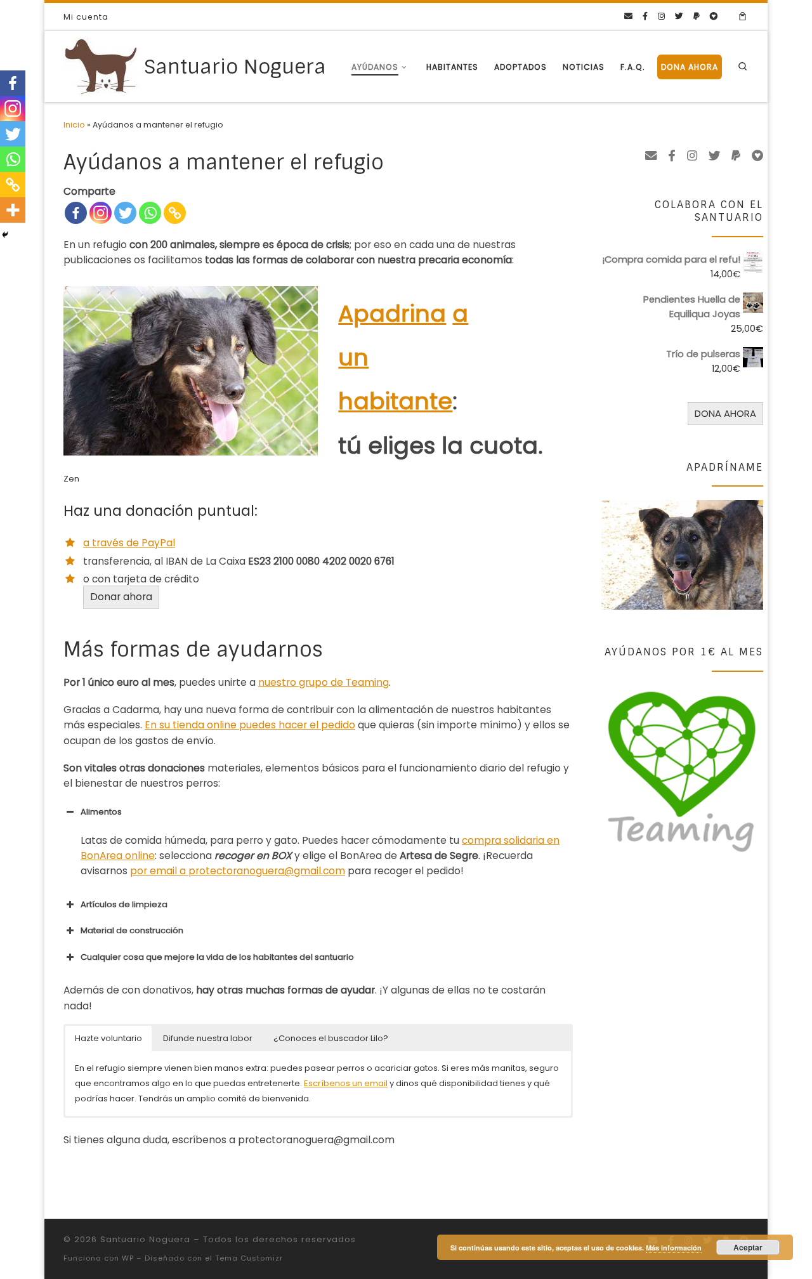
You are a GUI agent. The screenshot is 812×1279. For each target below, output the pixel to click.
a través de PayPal (129, 542)
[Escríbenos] (628, 16)
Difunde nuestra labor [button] (207, 1038)
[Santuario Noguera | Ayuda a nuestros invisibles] (101, 66)
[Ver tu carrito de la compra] (743, 17)
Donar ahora (121, 596)
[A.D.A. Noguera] (714, 16)
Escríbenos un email (346, 1083)
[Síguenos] (645, 16)
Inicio (74, 124)
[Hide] (5, 235)
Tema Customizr (249, 1258)
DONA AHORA (725, 413)
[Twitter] (125, 213)
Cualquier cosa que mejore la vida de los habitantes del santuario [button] (217, 957)
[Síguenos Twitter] (679, 16)
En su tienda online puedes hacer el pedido (250, 724)
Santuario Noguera (145, 1239)
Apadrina (392, 314)
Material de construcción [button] (132, 930)
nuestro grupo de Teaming (323, 682)
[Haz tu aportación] (696, 16)
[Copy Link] (175, 213)
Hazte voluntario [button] (108, 1038)
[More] (12, 210)
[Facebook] (76, 213)
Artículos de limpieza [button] (124, 904)
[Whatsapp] (150, 213)
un (353, 357)
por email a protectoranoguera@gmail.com (237, 870)
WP (128, 1258)
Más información (674, 1247)
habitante (395, 401)
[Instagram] (100, 213)
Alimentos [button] (101, 812)
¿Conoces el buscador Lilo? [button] (330, 1038)
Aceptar (748, 1247)
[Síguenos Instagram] (661, 16)
